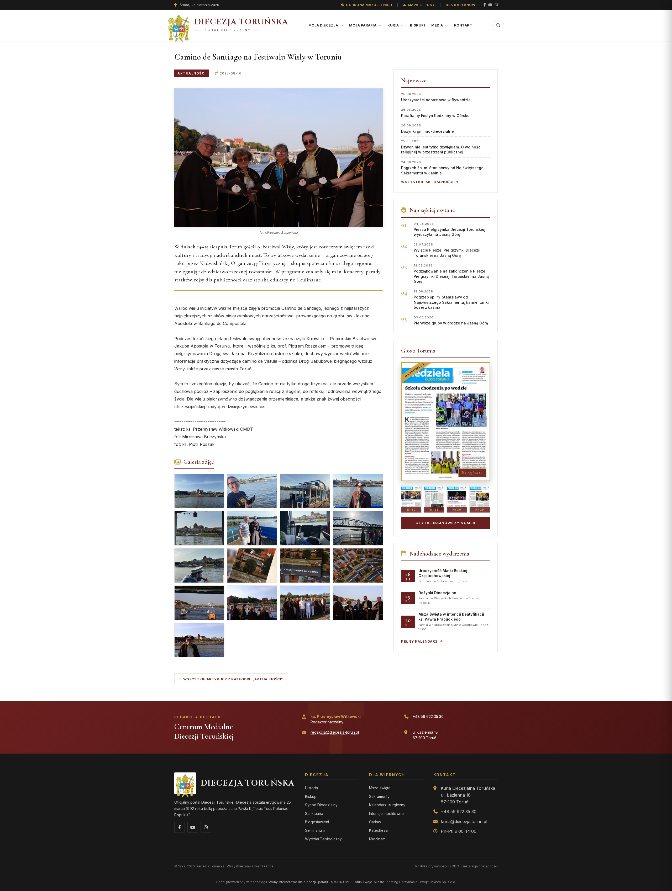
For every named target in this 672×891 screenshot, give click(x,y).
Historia (311, 788)
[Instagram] (496, 5)
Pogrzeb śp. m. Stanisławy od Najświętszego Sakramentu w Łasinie (442, 167)
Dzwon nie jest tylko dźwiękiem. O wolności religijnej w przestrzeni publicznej (441, 146)
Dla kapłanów (460, 5)
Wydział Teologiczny (323, 839)
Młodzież (377, 839)
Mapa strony (421, 5)
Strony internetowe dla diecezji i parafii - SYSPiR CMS (309, 882)
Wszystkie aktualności (427, 182)
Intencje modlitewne (386, 813)
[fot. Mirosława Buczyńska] (278, 157)
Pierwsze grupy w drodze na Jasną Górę (451, 320)
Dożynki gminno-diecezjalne (427, 128)
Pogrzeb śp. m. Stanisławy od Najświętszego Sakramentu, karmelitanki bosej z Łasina (451, 300)
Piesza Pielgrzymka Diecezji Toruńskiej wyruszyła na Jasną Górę (449, 229)
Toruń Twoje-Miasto (368, 882)
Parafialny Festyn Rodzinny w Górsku (435, 113)
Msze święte (380, 788)
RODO (454, 866)
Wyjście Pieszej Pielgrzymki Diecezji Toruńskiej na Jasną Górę (447, 250)
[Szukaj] (498, 25)
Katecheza (378, 830)
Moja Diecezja (323, 25)
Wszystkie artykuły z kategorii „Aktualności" (233, 679)
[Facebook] (485, 5)
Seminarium (315, 830)
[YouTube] (490, 5)
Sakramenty (379, 796)
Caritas (375, 822)
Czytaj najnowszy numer (446, 523)
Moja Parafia (363, 25)
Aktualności (191, 73)
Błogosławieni (317, 822)
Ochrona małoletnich (369, 5)
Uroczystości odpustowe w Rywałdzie (436, 97)
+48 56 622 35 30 (428, 716)
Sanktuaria (314, 813)
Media (437, 25)
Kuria (393, 25)
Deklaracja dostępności (479, 866)
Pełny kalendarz (419, 641)
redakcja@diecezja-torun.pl (335, 732)
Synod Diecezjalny (321, 805)
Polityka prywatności (431, 866)
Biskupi (417, 25)
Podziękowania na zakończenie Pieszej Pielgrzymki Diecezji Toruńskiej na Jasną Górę (451, 274)
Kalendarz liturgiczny (387, 805)
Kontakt (463, 25)
